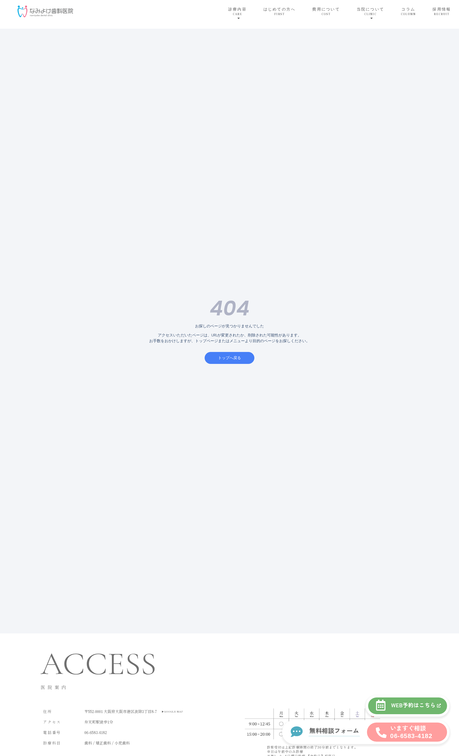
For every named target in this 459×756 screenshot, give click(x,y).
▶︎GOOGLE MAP (172, 711)
